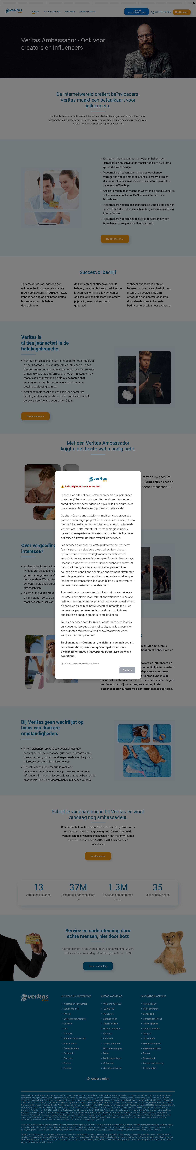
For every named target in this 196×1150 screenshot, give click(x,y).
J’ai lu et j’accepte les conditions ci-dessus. (81, 663)
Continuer (127, 670)
